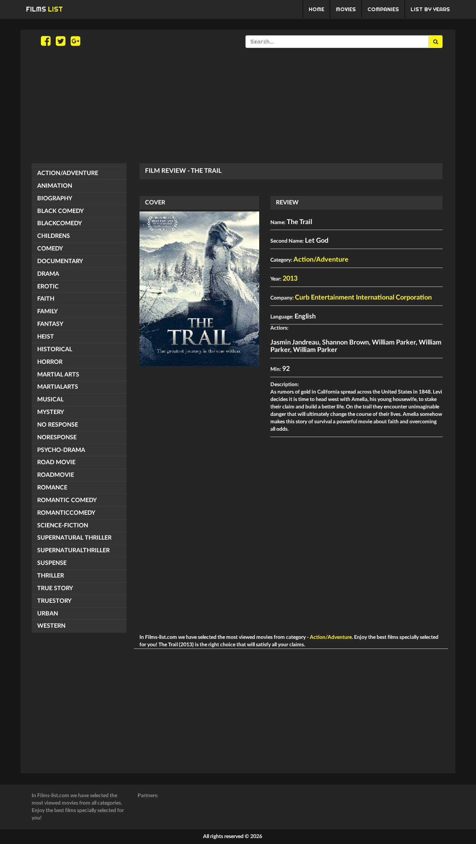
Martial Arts (58, 375)
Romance (52, 488)
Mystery (50, 412)
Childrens (53, 236)
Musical (50, 399)
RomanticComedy (66, 513)
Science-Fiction (62, 525)
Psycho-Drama (61, 450)
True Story (55, 588)
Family (47, 311)
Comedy (50, 249)
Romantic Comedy (67, 500)
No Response (57, 425)
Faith (45, 299)
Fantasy (50, 324)
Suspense (52, 563)
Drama (48, 274)
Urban (47, 614)
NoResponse (57, 437)
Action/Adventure (67, 173)
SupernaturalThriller (73, 550)
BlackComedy (59, 223)
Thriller (50, 576)
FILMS (44, 9)
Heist (45, 337)
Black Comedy (60, 211)
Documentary (60, 261)
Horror (49, 362)
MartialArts (57, 387)
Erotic (48, 287)
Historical (54, 349)
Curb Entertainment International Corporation (363, 297)
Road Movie (56, 462)
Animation (54, 186)
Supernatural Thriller (74, 538)
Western (51, 626)
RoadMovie (55, 475)
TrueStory (54, 601)
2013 (290, 278)
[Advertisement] (238, 106)
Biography (54, 198)
